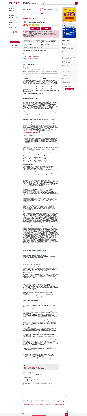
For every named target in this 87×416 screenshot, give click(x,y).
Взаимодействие (46, 28)
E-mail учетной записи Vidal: (14, 34)
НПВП (42, 95)
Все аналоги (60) (69, 89)
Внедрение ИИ (13, 27)
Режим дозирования (28, 44)
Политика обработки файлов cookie (58, 404)
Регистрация (14, 45)
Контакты (43, 47)
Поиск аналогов (35, 28)
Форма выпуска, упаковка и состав (32, 39)
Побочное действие (45, 44)
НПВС (43, 93)
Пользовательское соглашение (29, 404)
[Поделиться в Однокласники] (27, 380)
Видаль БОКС (12, 15)
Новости (11, 8)
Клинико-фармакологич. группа (48, 39)
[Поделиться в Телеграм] (31, 380)
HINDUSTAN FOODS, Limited (29, 56)
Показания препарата (46, 42)
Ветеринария (12, 20)
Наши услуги (12, 10)
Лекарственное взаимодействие (31, 47)
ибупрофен (36, 60)
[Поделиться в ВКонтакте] (24, 380)
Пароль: (11, 38)
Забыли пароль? (15, 47)
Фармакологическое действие (48, 41)
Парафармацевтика (14, 17)
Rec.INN (35, 62)
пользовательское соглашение (39, 415)
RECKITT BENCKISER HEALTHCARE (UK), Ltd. (33, 52)
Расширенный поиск (73, 5)
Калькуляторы (13, 22)
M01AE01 (30, 58)
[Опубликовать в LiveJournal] (34, 380)
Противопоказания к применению (31, 45)
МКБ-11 (11, 24)
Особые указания (45, 45)
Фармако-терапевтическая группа (31, 41)
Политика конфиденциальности (43, 404)
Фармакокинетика (28, 42)
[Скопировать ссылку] (38, 380)
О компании (12, 13)
